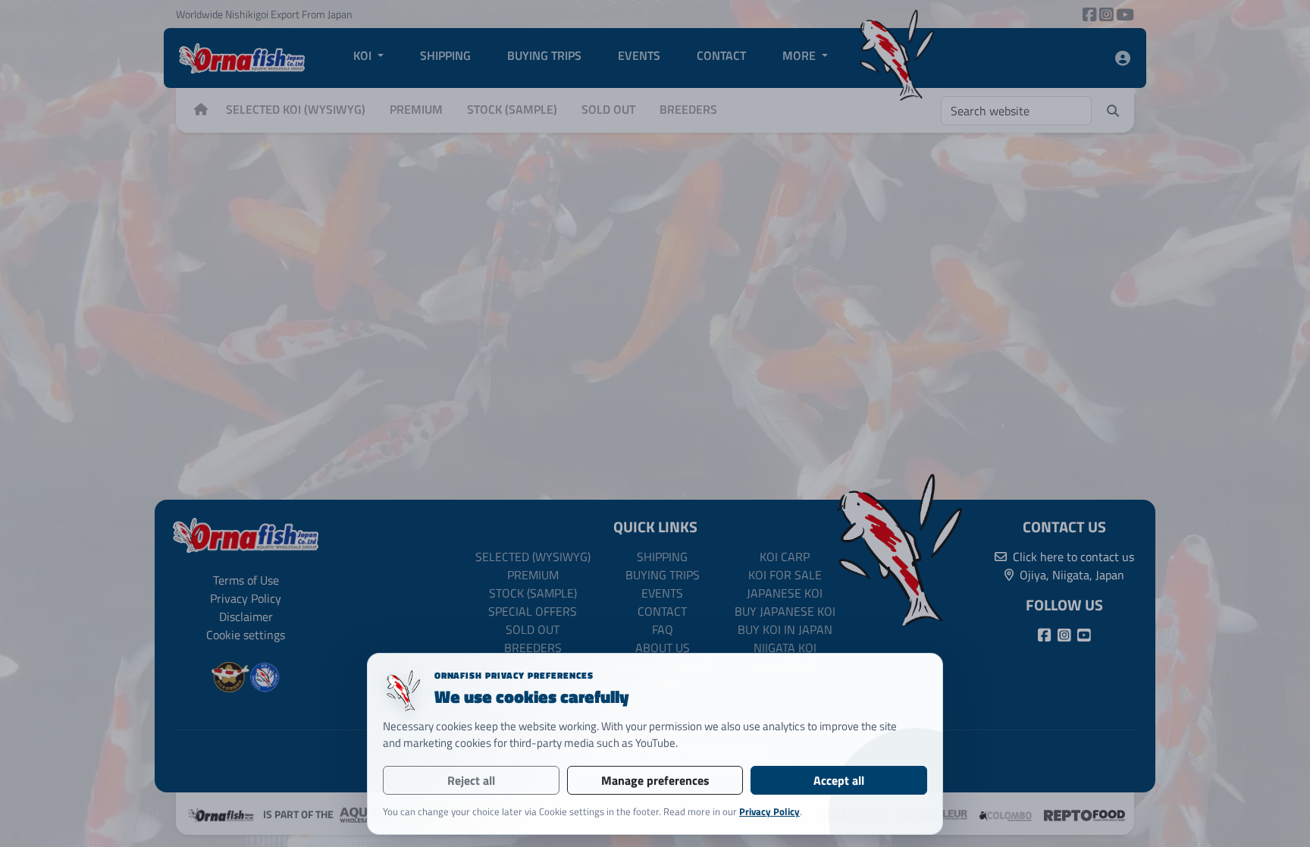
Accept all (838, 780)
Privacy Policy (769, 811)
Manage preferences (655, 780)
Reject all (471, 780)
